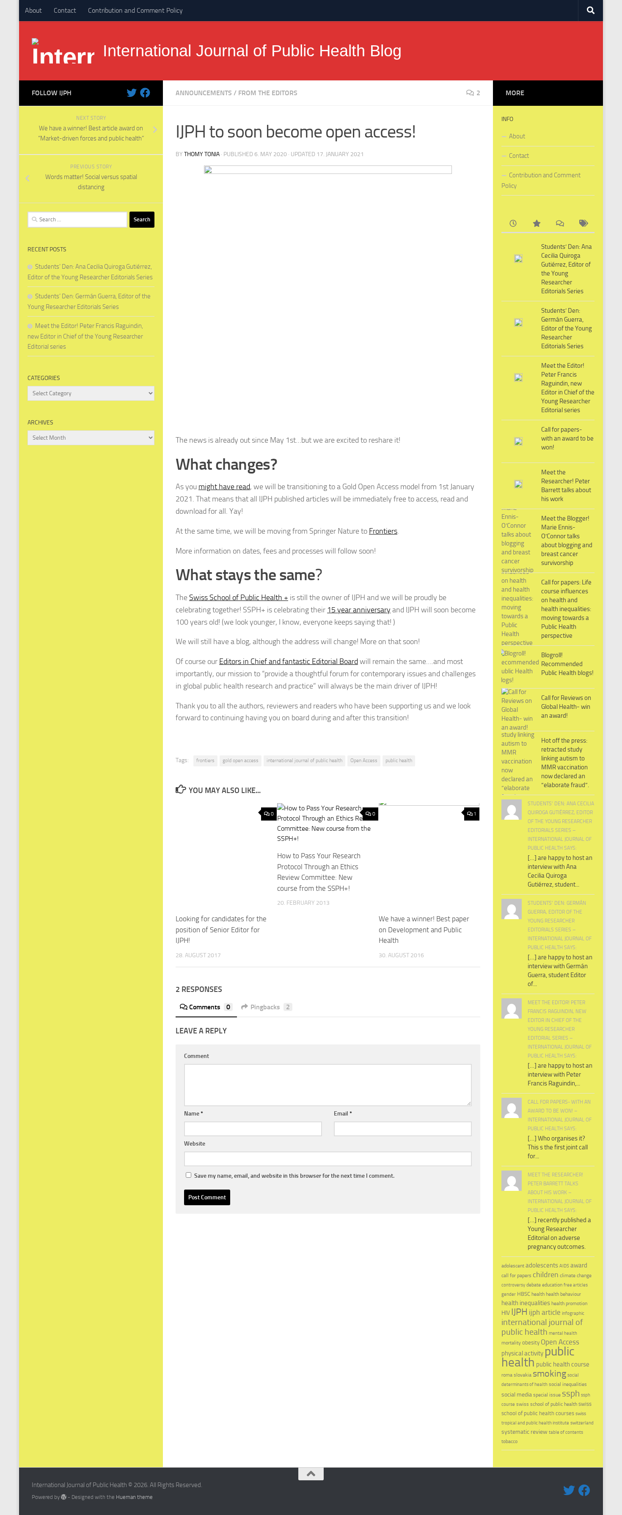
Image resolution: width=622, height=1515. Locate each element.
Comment (196, 1056)
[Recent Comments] (559, 224)
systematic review (524, 1431)
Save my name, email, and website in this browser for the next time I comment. (294, 1175)
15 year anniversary (359, 609)
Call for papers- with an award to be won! (567, 438)
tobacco (509, 1441)
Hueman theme (134, 1497)
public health (398, 760)
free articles (576, 1285)
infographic (573, 1313)
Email (343, 1113)
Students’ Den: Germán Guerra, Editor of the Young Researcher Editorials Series (566, 328)
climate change (576, 1275)
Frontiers (383, 531)
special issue (547, 1395)
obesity (530, 1342)
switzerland (582, 1423)
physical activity (522, 1353)
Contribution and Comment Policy (135, 10)
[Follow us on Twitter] (132, 93)
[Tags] (582, 224)
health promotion (569, 1303)
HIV (505, 1313)
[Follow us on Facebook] (145, 93)
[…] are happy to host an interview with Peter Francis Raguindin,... (560, 1074)
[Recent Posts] (513, 224)
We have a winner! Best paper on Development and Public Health (424, 930)
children (546, 1274)
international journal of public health (304, 760)
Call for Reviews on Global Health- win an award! (566, 706)
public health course (562, 1364)
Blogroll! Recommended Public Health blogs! (567, 664)
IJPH (519, 1311)
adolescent (512, 1265)
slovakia (522, 1375)
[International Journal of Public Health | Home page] (63, 50)
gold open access (241, 760)
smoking (549, 1373)
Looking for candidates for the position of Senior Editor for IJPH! (221, 930)
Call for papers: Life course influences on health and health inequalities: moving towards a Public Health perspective (566, 608)
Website (194, 1143)
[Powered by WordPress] (63, 1497)
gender (508, 1294)
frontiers (205, 760)
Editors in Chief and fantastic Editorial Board (288, 661)
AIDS (564, 1266)
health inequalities (525, 1303)
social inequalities (568, 1384)
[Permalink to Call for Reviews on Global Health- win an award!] (518, 710)
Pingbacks (270, 1007)
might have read (224, 486)
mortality (511, 1342)
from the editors (267, 93)
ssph (571, 1393)
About (33, 10)
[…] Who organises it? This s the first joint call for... (558, 1147)
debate (533, 1285)
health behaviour (563, 1294)
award (578, 1265)
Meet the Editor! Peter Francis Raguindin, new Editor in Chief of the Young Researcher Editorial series (85, 336)
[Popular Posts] (536, 224)
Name (193, 1113)
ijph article (545, 1312)
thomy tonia (202, 154)
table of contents (566, 1432)
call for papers (516, 1275)
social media (516, 1394)
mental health (563, 1333)
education (552, 1284)
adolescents (542, 1265)
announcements (204, 93)
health (538, 1294)
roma (506, 1375)
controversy (513, 1285)
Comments (209, 1007)
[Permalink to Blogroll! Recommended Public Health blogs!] (518, 667)
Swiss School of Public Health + (238, 597)
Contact (65, 10)
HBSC (523, 1294)
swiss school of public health (546, 1404)
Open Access (363, 760)
